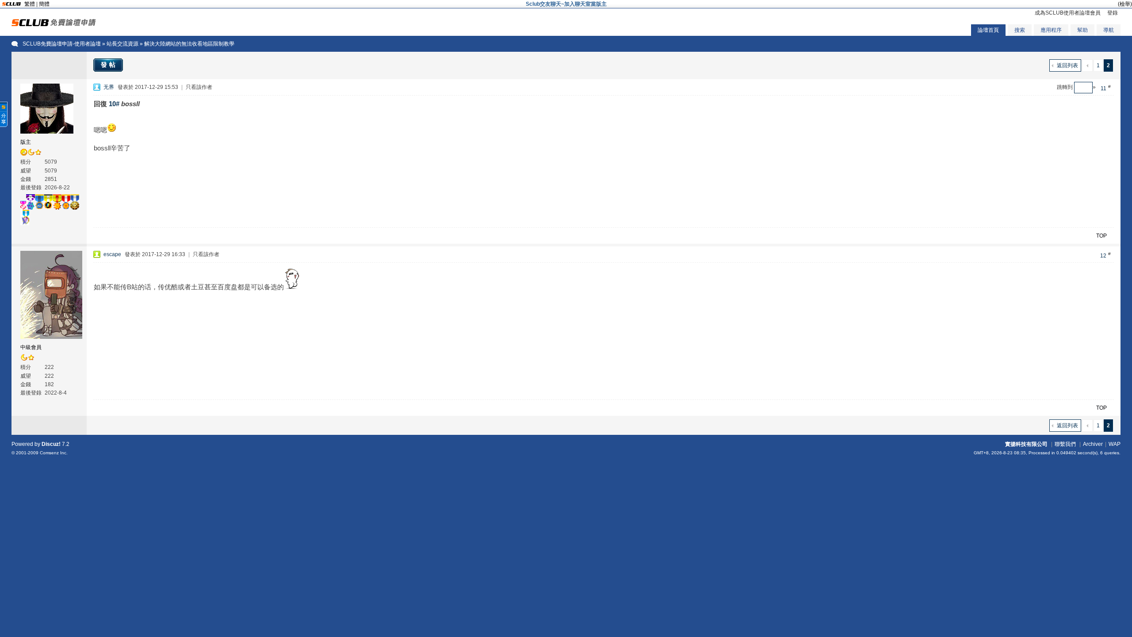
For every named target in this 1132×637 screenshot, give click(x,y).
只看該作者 (199, 87)
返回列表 (1067, 65)
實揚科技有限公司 (1026, 444)
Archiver (1093, 444)
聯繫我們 (1065, 444)
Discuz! (51, 444)
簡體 (44, 4)
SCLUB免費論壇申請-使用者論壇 (62, 44)
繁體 (29, 4)
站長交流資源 (122, 44)
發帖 (109, 64)
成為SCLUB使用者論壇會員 (1068, 13)
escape (112, 254)
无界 (108, 87)
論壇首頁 (988, 30)
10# (114, 103)
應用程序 (1051, 30)
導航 (1108, 30)
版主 (25, 142)
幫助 (1082, 30)
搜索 (1019, 30)
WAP (1115, 444)
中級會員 (31, 347)
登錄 (1112, 13)
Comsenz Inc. (54, 452)
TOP (1101, 236)
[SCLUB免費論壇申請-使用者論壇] (53, 24)
